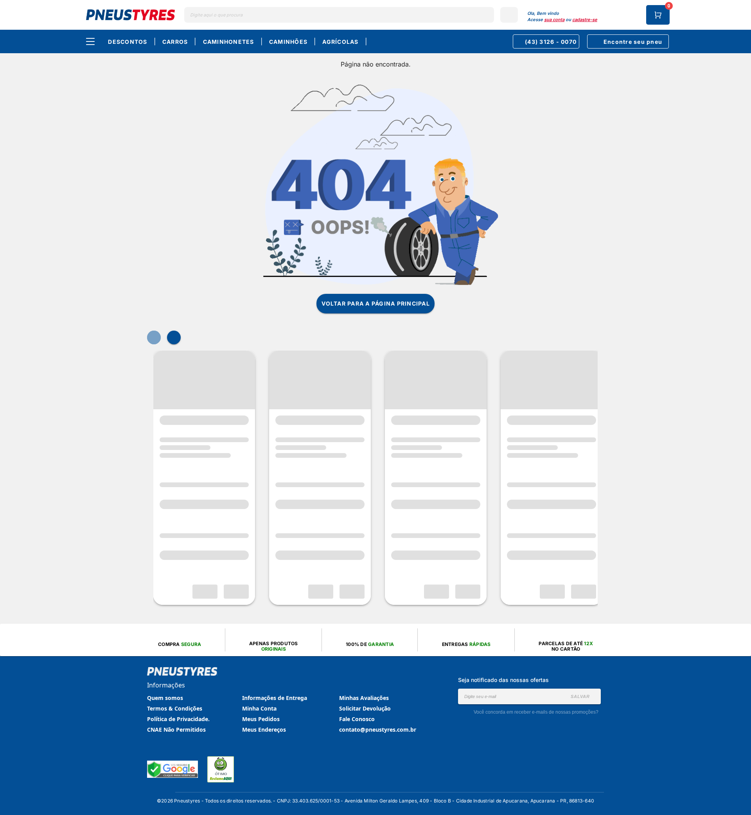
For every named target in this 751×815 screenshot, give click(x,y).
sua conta (554, 19)
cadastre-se (584, 19)
